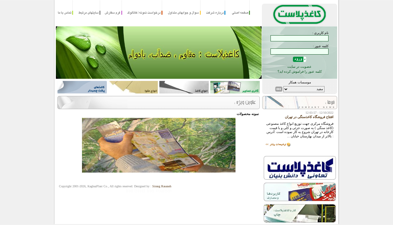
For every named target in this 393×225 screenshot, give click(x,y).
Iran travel (135, 190)
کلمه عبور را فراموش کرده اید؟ (300, 71)
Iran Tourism (158, 190)
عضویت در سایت (299, 66)
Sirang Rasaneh (161, 186)
